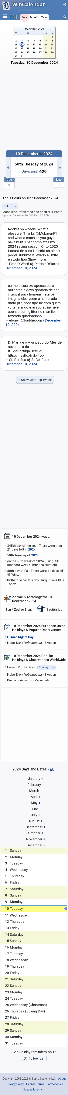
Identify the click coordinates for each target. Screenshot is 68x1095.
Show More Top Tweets (35, 380)
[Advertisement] (34, 109)
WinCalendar (28, 4)
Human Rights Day (20, 637)
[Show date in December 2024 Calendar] (34, 46)
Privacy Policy (15, 1084)
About (62, 1078)
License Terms (35, 1084)
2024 (32, 549)
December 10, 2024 (21, 268)
